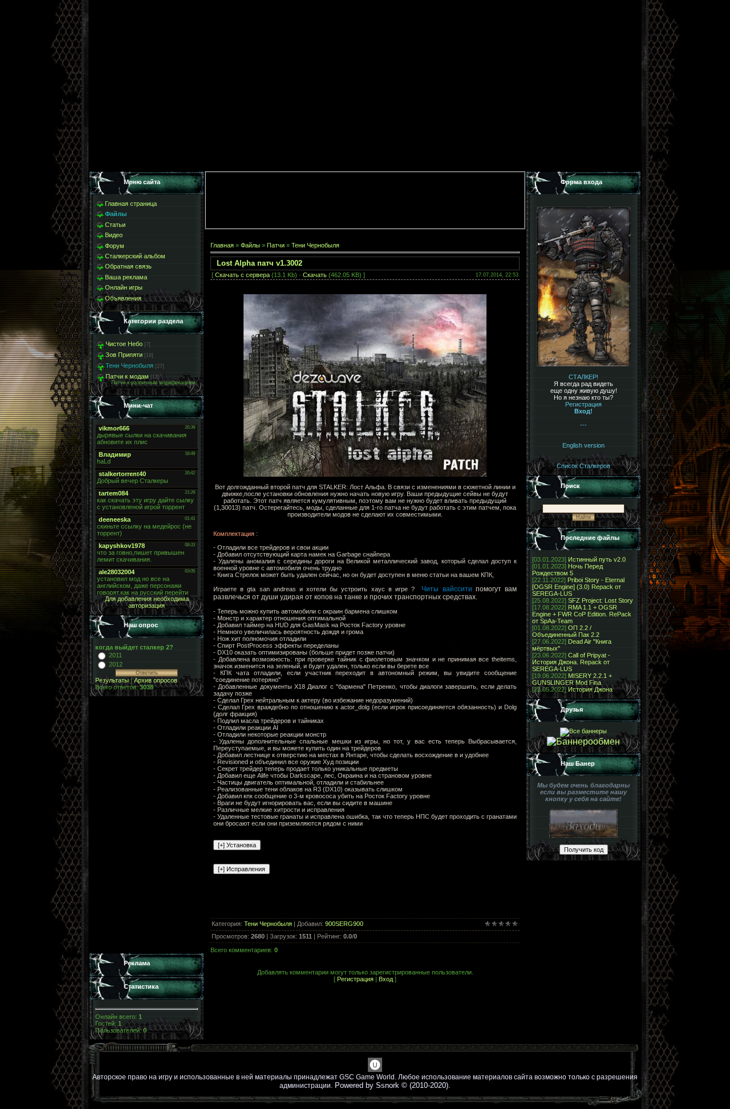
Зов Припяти (124, 354)
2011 (115, 655)
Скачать (315, 274)
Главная (222, 245)
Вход (386, 979)
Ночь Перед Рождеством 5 (567, 569)
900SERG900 (344, 923)
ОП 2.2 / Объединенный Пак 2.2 (565, 631)
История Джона (590, 689)
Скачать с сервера (242, 274)
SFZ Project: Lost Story (600, 600)
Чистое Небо (124, 343)
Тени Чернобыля (129, 365)
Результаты (112, 680)
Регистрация (355, 979)
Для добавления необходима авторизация (147, 602)
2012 (116, 664)
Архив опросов (155, 680)
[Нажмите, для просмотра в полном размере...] (365, 474)
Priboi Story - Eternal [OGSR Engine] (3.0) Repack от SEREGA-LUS (578, 586)
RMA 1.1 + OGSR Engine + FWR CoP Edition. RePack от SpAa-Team (581, 614)
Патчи (276, 245)
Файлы (250, 245)
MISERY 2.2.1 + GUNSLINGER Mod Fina (572, 679)
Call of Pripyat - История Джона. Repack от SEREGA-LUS (571, 662)
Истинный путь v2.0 (597, 559)
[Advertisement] (147, 825)
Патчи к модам (127, 376)
